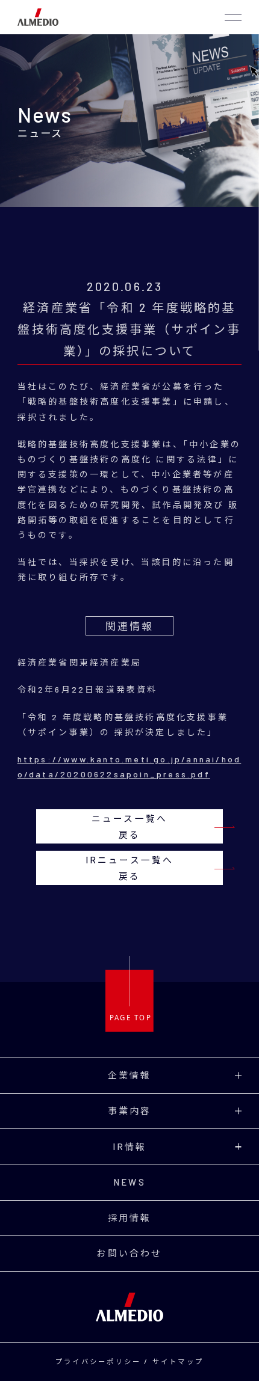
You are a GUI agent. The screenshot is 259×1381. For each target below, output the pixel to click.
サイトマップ (178, 1361)
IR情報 (130, 1146)
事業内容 (130, 1110)
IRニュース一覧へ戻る (130, 867)
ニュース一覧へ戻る (129, 826)
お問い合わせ (129, 1253)
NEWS (129, 1182)
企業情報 (130, 1075)
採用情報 (130, 1217)
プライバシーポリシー (98, 1361)
